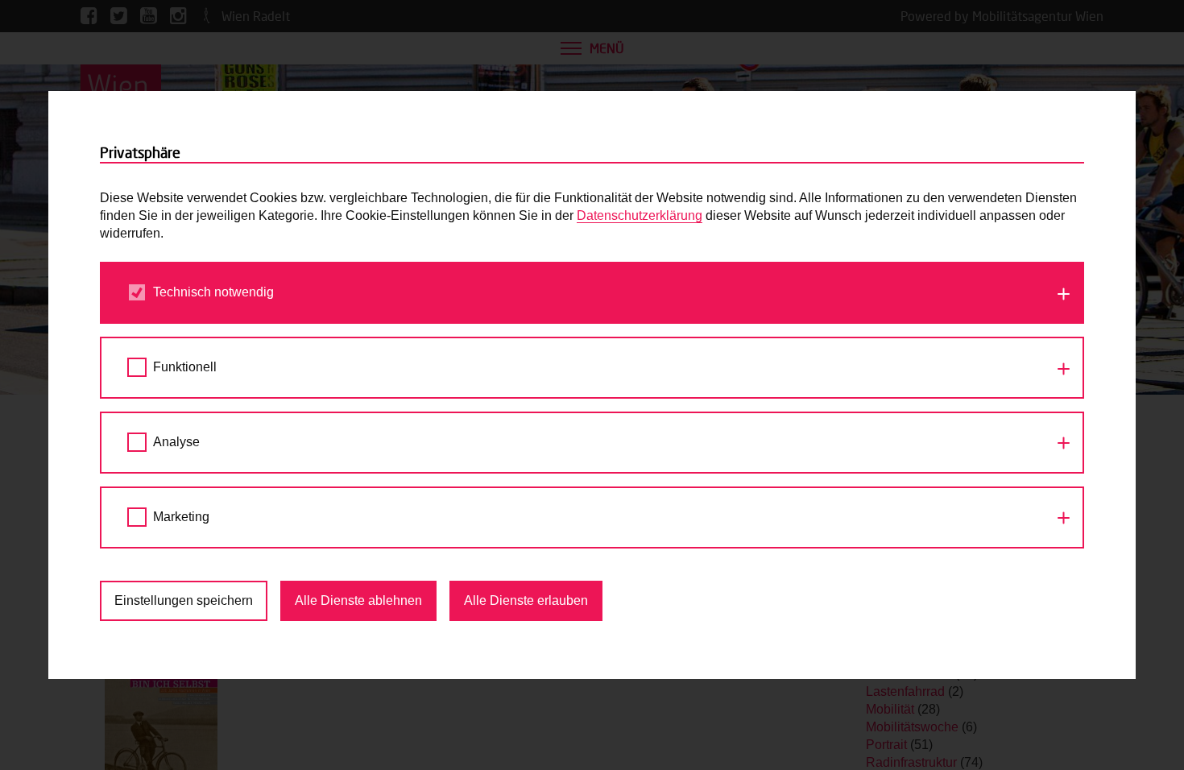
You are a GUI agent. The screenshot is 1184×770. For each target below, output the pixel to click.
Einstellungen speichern (183, 600)
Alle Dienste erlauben (526, 600)
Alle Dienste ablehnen (358, 600)
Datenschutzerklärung (639, 215)
